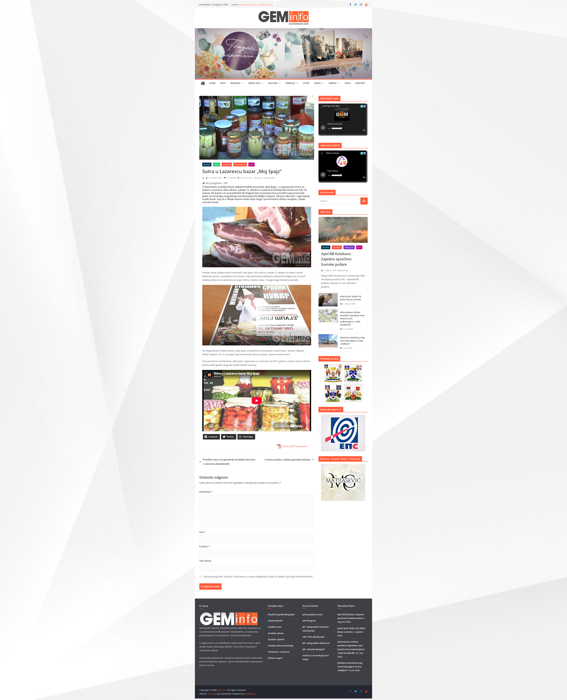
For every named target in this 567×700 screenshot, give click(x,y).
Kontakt (360, 83)
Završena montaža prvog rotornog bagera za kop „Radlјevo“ (352, 340)
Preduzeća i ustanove (278, 651)
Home (212, 83)
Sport (306, 83)
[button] (241, 83)
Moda (317, 83)
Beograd (235, 83)
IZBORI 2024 (254, 83)
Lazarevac (227, 164)
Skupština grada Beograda (281, 614)
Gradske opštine (276, 639)
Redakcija (344, 270)
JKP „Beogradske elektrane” (316, 643)
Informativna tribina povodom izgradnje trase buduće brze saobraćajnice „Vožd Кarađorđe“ (352, 318)
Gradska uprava (276, 633)
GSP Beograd (309, 620)
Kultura (272, 83)
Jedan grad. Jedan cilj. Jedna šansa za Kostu (351, 298)
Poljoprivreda (240, 164)
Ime (202, 532)
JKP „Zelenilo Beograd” (314, 649)
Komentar (205, 491)
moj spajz (258, 177)
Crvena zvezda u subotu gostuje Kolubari (288, 459)
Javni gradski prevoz (313, 614)
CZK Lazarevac (246, 177)
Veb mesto (205, 560)
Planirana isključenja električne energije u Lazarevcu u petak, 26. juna (255, 4)
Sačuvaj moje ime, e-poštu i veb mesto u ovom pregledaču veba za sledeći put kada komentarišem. (258, 576)
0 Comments (231, 177)
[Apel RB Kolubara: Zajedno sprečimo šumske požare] (343, 230)
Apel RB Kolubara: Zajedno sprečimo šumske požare (336, 259)
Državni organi (275, 658)
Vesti (223, 83)
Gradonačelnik (275, 620)
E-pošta (204, 546)
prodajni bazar (269, 177)
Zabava (333, 83)
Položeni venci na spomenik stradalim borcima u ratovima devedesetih (229, 461)
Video (347, 83)
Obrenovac (349, 247)
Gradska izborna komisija (280, 645)
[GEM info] (283, 30)
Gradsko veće (274, 626)
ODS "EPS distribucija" (314, 636)
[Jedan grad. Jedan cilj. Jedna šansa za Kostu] (328, 300)
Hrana (216, 164)
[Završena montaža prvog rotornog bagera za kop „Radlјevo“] (328, 342)
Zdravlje (290, 83)
